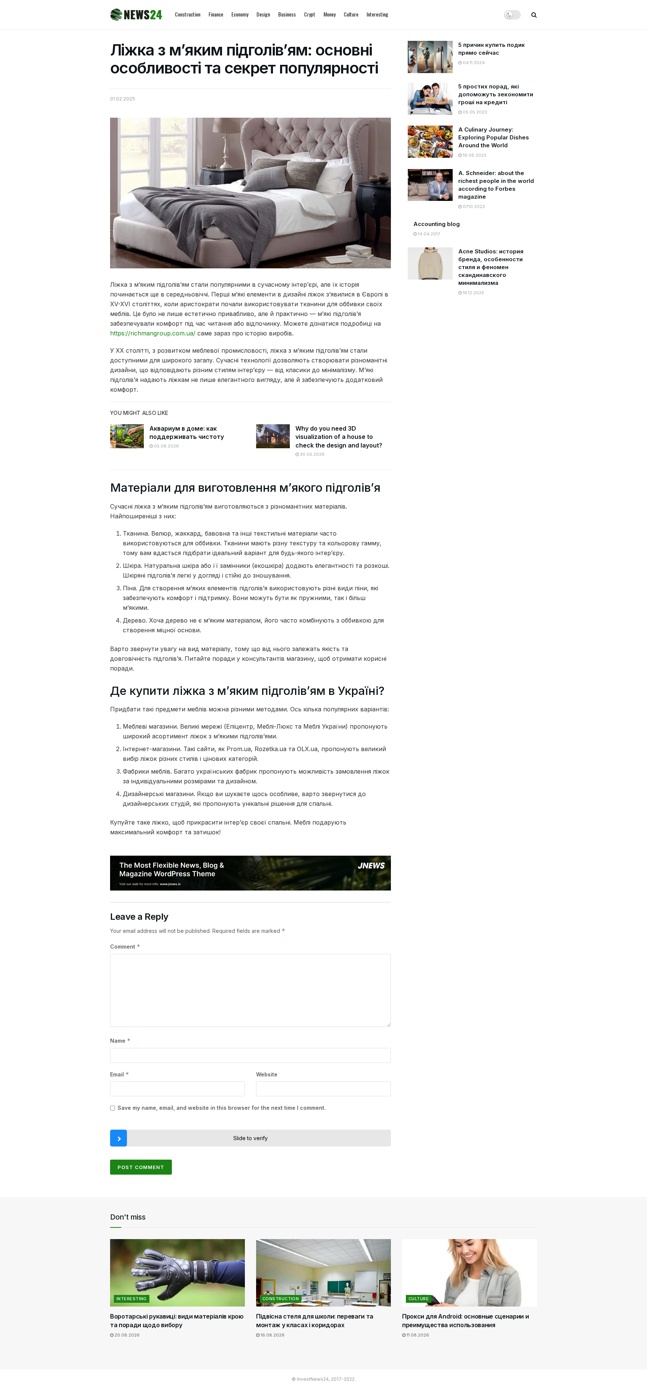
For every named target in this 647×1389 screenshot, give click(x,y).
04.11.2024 (473, 62)
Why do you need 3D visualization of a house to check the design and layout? (338, 437)
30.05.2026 (312, 454)
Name (120, 1040)
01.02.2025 (122, 99)
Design (263, 14)
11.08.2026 (417, 1335)
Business (287, 14)
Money (329, 14)
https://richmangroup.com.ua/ (152, 333)
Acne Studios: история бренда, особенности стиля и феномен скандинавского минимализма (490, 267)
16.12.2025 (473, 292)
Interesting (377, 14)
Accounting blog (436, 224)
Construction (187, 14)
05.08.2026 (166, 446)
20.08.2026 (126, 1335)
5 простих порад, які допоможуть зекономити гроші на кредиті (495, 94)
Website (266, 1074)
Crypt (309, 14)
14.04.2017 (428, 233)
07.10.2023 (473, 206)
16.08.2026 (272, 1335)
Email (119, 1074)
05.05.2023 (474, 112)
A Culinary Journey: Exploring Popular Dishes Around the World (493, 137)
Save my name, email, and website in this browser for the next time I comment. (222, 1108)
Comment (125, 946)
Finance (216, 14)
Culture (351, 14)
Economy (239, 14)
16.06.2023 (474, 155)
